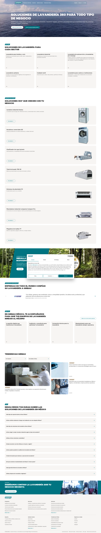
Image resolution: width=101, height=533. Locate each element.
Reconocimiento (20, 263)
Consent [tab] (32, 259)
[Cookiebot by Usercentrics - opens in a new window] (68, 256)
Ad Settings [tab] (56, 259)
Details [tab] (44, 259)
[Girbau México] (18, 3)
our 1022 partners (34, 264)
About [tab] (68, 259)
